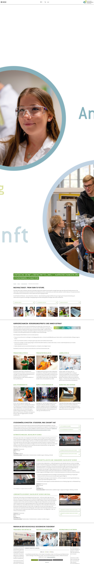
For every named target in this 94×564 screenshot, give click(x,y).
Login (48, 2)
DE (41, 2)
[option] (18, 312)
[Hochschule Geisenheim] (88, 2)
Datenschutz (47, 562)
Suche (45, 2)
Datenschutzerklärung (51, 557)
